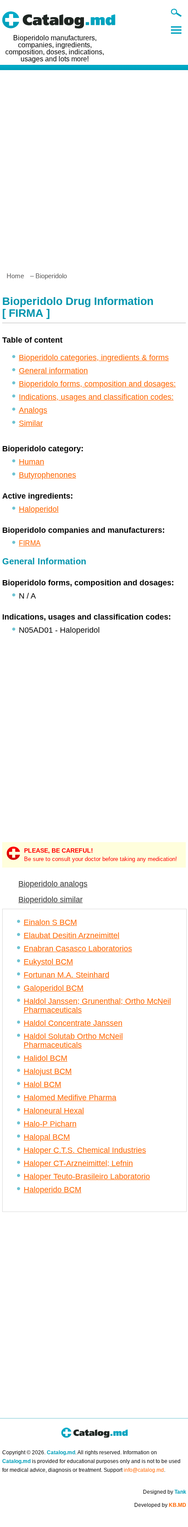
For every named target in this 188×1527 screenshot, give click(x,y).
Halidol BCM (45, 1058)
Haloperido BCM (52, 1189)
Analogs (33, 410)
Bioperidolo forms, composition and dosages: (97, 383)
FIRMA (30, 543)
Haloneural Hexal (54, 1110)
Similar (31, 423)
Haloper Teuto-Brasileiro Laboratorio (87, 1176)
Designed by (164, 1492)
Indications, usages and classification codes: (96, 397)
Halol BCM (42, 1084)
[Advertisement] (94, 167)
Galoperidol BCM (54, 988)
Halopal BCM (47, 1137)
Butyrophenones (47, 475)
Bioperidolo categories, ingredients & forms (94, 357)
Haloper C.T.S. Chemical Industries (85, 1150)
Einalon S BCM (50, 922)
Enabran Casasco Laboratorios (78, 948)
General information (53, 370)
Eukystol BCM (48, 961)
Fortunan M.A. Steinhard (66, 975)
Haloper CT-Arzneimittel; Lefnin (78, 1163)
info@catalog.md (144, 1470)
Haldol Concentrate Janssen (73, 1023)
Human (31, 461)
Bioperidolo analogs (52, 883)
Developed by (160, 1505)
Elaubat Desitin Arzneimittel (71, 935)
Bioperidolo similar (50, 899)
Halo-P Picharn (50, 1124)
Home (15, 276)
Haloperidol (39, 509)
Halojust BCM (48, 1071)
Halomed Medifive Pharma (70, 1097)
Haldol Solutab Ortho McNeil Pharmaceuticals (73, 1040)
